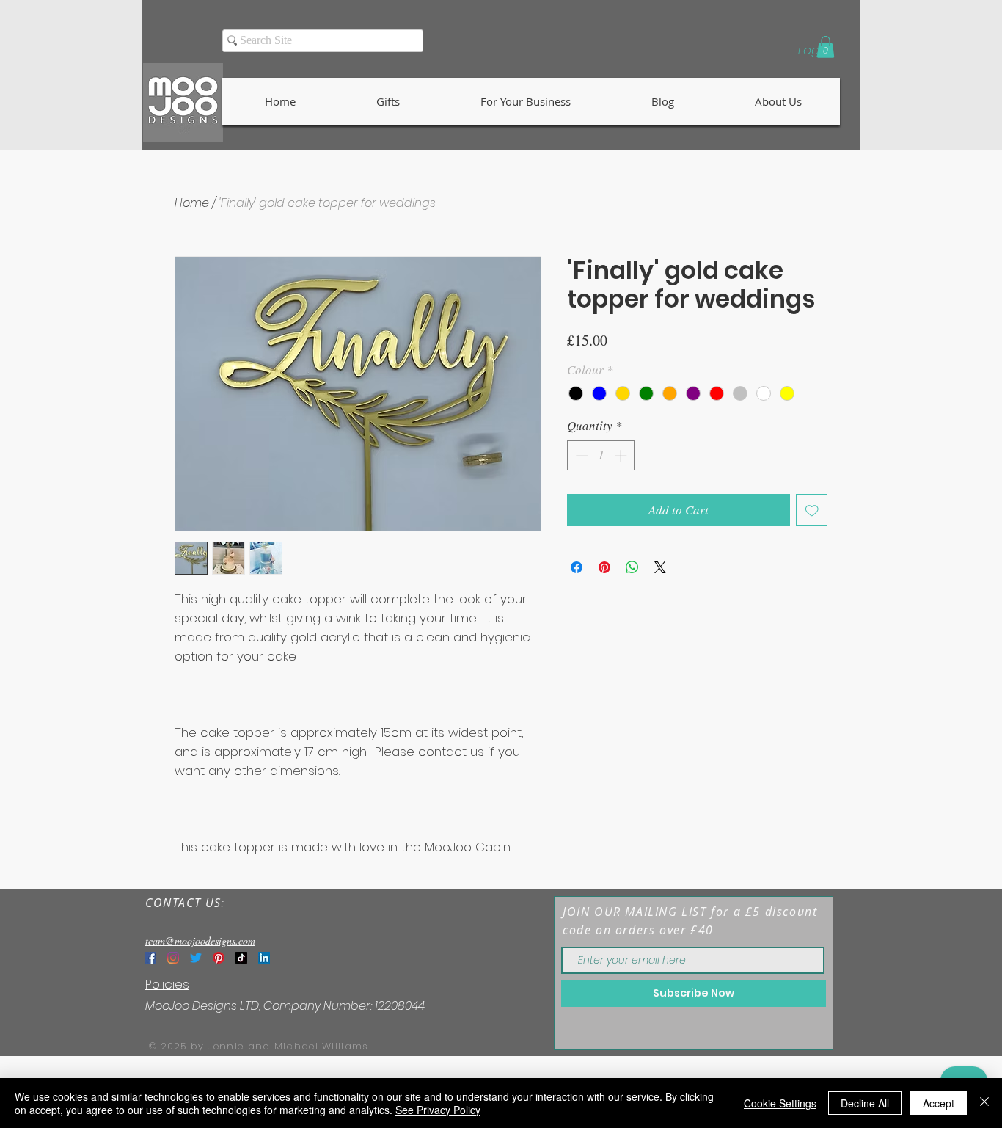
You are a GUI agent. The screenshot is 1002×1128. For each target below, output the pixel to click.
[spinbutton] (601, 455)
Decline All (865, 1103)
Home (192, 202)
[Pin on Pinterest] (604, 567)
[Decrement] (580, 455)
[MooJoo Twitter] (196, 958)
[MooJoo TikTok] (241, 958)
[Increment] (622, 455)
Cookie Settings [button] (780, 1103)
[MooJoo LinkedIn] (264, 958)
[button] (825, 47)
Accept (938, 1103)
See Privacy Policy (437, 1109)
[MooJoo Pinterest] (218, 958)
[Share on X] (660, 567)
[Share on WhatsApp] (632, 567)
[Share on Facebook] (576, 567)
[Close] (984, 1103)
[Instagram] (173, 958)
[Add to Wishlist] (812, 510)
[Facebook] (150, 958)
